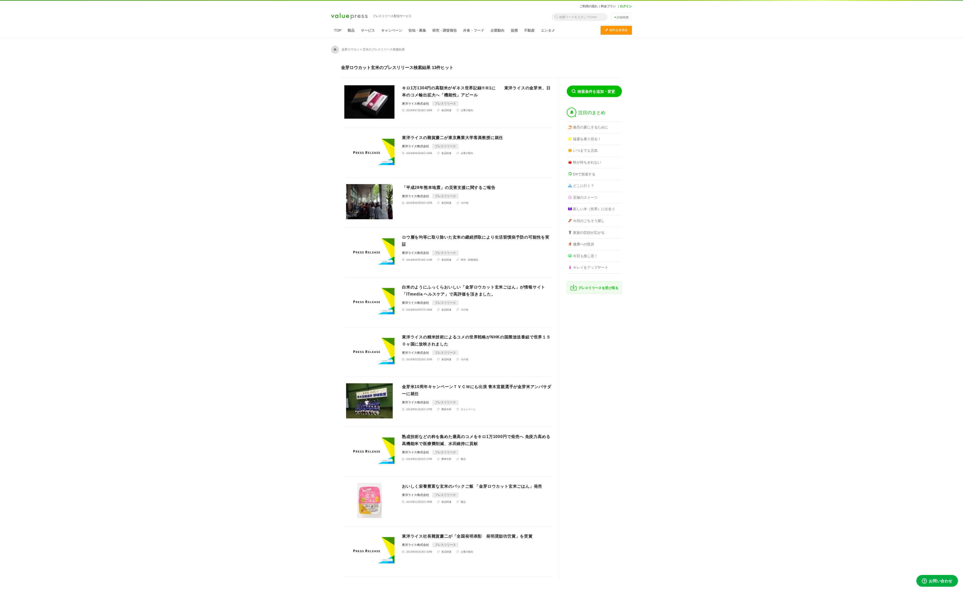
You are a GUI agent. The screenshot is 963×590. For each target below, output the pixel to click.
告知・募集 (417, 30)
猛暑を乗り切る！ (587, 139)
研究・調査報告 (444, 30)
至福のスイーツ (585, 197)
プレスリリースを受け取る (598, 288)
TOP (337, 30)
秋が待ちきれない (587, 162)
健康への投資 (583, 244)
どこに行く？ (583, 186)
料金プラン (608, 6)
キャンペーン (391, 30)
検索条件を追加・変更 (596, 91)
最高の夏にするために (590, 127)
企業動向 (498, 30)
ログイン (626, 6)
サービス (368, 30)
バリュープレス (349, 16)
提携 (514, 30)
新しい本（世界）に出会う (594, 209)
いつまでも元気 (585, 151)
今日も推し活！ (585, 256)
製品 (351, 30)
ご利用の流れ (589, 6)
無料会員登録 (616, 30)
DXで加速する (584, 174)
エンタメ (548, 30)
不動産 (529, 30)
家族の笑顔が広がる (589, 233)
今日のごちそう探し (589, 221)
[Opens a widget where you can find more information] (937, 581)
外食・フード (473, 30)
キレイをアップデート (590, 267)
